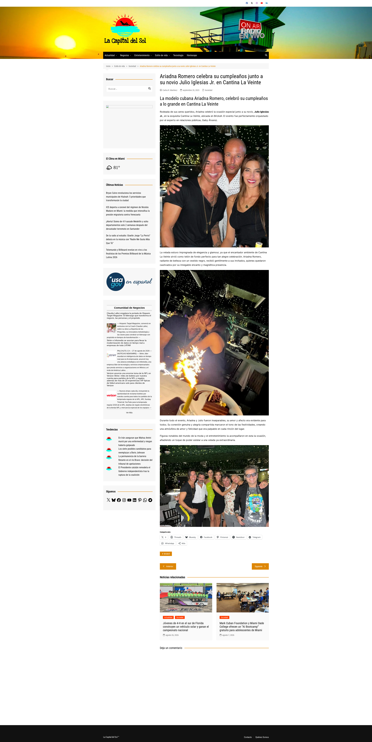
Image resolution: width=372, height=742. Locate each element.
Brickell (167, 554)
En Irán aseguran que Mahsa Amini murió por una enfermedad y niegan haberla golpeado (135, 441)
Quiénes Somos (262, 737)
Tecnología (178, 55)
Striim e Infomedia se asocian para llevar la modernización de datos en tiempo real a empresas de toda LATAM (126, 342)
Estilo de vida (161, 55)
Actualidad (110, 55)
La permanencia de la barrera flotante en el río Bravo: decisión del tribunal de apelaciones (135, 460)
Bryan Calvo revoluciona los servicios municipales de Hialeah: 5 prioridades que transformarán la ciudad (126, 197)
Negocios (124, 55)
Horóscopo (192, 55)
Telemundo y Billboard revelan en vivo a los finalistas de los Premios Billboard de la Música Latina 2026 (128, 253)
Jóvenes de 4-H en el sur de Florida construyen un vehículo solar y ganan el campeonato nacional (186, 626)
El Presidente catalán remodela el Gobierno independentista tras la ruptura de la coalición (134, 471)
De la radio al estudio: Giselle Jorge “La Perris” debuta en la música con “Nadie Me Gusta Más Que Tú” (128, 239)
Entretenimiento (142, 55)
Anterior (169, 566)
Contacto (248, 737)
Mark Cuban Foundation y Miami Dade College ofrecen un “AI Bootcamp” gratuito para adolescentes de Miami (242, 626)
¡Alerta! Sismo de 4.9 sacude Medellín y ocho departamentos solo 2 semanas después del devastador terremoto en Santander (127, 225)
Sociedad (208, 90)
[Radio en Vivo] (250, 29)
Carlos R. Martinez (170, 90)
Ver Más (129, 413)
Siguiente (258, 566)
